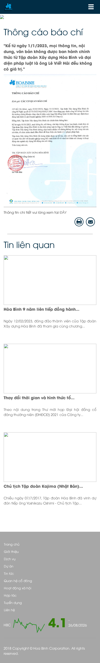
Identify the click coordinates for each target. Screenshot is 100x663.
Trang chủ (11, 544)
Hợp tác (10, 595)
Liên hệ (9, 610)
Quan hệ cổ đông (18, 580)
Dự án (8, 566)
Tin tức (9, 573)
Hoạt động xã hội (17, 588)
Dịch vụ (10, 559)
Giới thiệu (11, 551)
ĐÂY (63, 212)
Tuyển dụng (13, 602)
